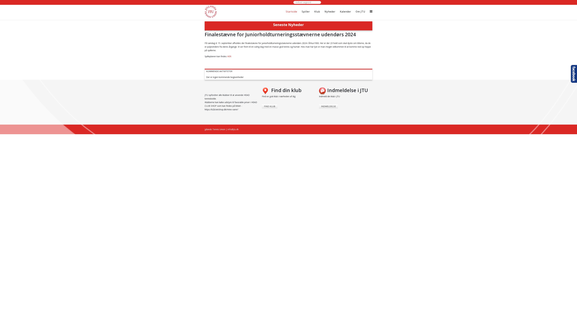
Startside (291, 11)
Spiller (306, 11)
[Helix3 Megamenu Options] (371, 11)
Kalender (345, 11)
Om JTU (360, 11)
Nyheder (330, 11)
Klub (317, 11)
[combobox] (307, 2)
